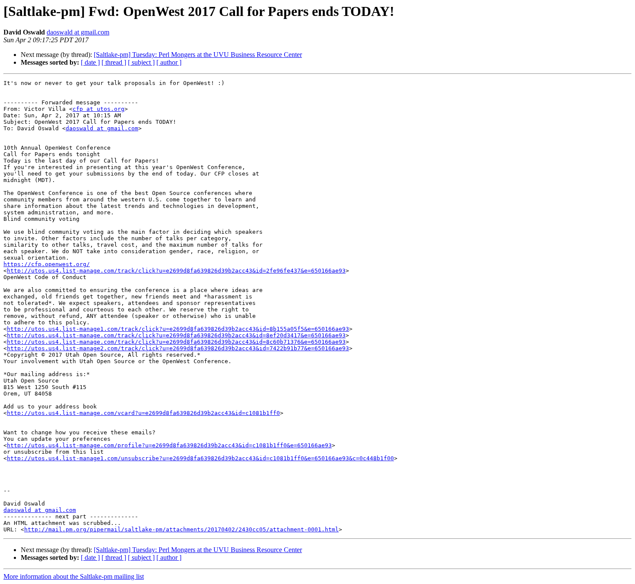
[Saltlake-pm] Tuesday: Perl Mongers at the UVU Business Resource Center (198, 54)
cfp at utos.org (98, 109)
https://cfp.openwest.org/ (46, 264)
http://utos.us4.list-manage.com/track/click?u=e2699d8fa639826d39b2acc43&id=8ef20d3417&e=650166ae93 (176, 335)
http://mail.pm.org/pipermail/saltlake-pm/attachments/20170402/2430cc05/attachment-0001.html (181, 529)
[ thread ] (114, 62)
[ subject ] (141, 62)
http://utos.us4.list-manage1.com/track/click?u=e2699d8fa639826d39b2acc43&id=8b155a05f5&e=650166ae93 (178, 329)
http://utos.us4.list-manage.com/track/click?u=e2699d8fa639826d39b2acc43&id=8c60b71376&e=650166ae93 (176, 342)
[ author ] (168, 62)
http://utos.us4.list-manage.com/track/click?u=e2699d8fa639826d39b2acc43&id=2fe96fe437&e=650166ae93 (176, 270)
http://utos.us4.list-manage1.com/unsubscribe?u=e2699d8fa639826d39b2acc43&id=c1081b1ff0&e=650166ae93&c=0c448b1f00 (200, 458)
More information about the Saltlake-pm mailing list (73, 576)
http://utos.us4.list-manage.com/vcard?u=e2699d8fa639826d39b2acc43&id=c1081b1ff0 (143, 413)
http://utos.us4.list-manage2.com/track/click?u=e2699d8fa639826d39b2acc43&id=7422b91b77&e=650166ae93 (178, 348)
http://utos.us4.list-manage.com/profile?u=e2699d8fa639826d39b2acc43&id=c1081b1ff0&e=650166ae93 (169, 445)
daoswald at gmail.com (78, 32)
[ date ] (90, 62)
